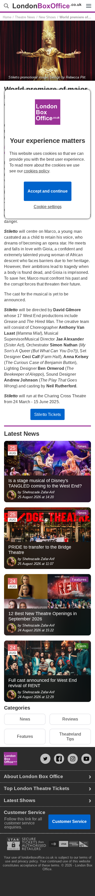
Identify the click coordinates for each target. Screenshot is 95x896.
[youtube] (86, 759)
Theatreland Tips (70, 736)
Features (25, 736)
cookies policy (36, 171)
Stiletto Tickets (47, 414)
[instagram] (73, 759)
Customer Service (69, 821)
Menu (87, 2)
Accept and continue (48, 191)
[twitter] (45, 759)
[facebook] (59, 759)
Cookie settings (48, 207)
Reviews (70, 719)
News (25, 719)
